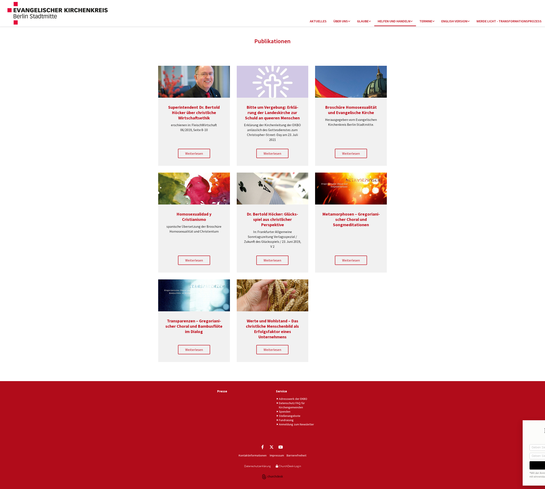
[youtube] (280, 447)
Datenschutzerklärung (257, 466)
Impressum (277, 455)
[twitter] (271, 447)
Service (281, 391)
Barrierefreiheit (296, 455)
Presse (222, 391)
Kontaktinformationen (253, 455)
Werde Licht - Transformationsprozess (509, 21)
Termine (425, 21)
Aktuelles (318, 21)
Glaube (363, 21)
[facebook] (262, 447)
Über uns (340, 21)
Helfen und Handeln (394, 21)
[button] (194, 153)
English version (454, 21)
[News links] (469, 21)
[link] (342, 21)
